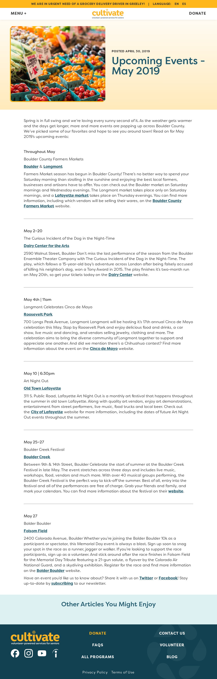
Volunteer (172, 645)
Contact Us (172, 633)
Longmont (53, 166)
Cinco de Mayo (104, 348)
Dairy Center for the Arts (46, 245)
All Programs (97, 656)
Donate (197, 13)
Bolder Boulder (50, 570)
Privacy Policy (95, 672)
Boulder (31, 166)
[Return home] (108, 14)
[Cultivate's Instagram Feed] (28, 654)
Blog (172, 656)
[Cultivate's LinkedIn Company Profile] (55, 654)
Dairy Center (120, 274)
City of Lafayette (47, 411)
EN (177, 4)
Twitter (146, 578)
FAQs (97, 645)
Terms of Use (123, 672)
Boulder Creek (37, 457)
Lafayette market (72, 195)
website (175, 491)
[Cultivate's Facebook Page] (15, 654)
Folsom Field (35, 530)
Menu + (18, 13)
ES (184, 4)
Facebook (168, 578)
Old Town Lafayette (42, 388)
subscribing (62, 583)
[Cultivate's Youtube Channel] (42, 654)
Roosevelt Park (38, 314)
